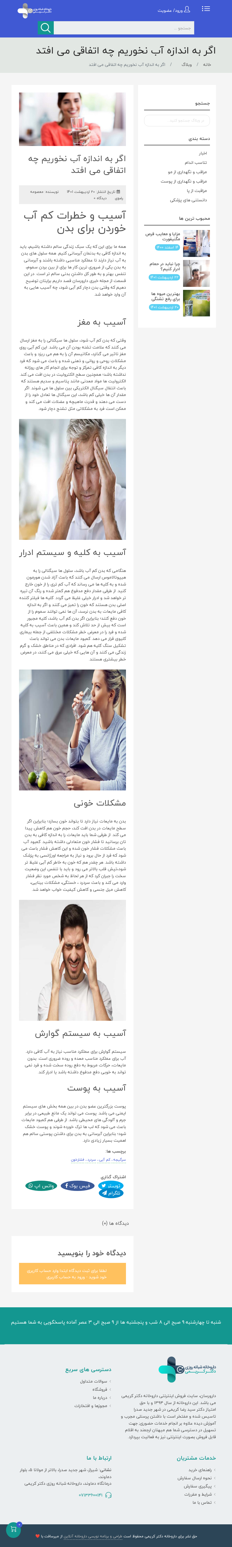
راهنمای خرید (200, 1470)
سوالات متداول (93, 1381)
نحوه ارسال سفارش (195, 1478)
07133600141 (90, 1495)
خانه (207, 64)
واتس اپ (43, 1186)
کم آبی (104, 1159)
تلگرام (113, 1193)
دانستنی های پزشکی (188, 200)
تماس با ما (202, 1502)
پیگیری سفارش (198, 1486)
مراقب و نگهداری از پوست (184, 181)
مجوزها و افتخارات (90, 1405)
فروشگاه (99, 1389)
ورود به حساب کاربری (66, 1277)
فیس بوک (79, 1186)
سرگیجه (119, 1159)
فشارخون (77, 1159)
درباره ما (100, 1397)
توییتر (113, 1186)
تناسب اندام (196, 162)
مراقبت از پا (197, 190)
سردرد (91, 1159)
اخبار (203, 153)
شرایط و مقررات (198, 1494)
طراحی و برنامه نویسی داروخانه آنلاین (93, 1536)
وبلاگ (187, 64)
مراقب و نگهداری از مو (187, 172)
